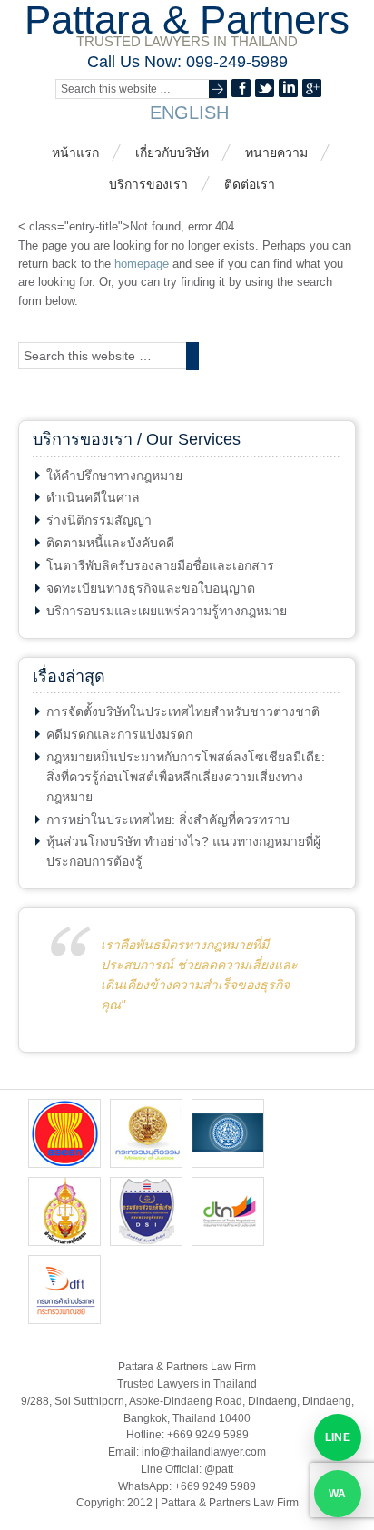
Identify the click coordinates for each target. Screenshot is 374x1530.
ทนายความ (276, 152)
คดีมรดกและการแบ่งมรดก (119, 734)
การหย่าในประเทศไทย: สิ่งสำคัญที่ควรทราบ (168, 819)
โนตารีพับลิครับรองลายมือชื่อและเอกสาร (160, 565)
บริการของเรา (148, 184)
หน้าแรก (75, 152)
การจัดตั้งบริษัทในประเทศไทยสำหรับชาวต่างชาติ (183, 711)
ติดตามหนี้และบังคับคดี (110, 542)
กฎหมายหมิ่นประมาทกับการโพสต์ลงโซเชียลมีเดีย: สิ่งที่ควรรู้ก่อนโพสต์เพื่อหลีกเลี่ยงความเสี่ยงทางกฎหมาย (185, 777)
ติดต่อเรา (249, 184)
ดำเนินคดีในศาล (93, 497)
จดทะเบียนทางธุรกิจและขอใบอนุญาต (150, 588)
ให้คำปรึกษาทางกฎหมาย (114, 475)
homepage (141, 263)
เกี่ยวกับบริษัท (172, 152)
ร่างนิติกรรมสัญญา (99, 520)
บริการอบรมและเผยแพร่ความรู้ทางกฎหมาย (166, 610)
